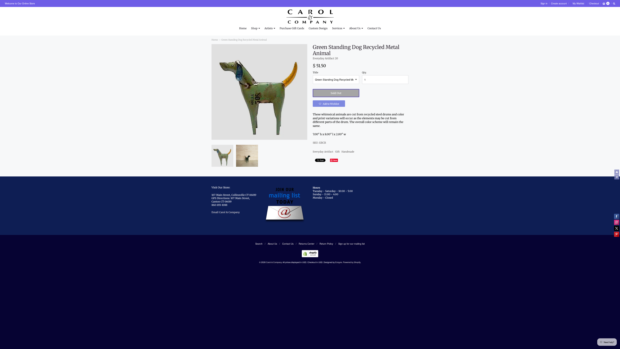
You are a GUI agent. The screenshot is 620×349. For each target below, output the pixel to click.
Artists (268, 28)
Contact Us (374, 28)
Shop (254, 28)
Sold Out (336, 93)
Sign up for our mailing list (351, 243)
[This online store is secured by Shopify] (310, 256)
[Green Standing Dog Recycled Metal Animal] (222, 156)
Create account (559, 3)
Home (243, 28)
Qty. (364, 72)
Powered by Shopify (351, 262)
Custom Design (318, 28)
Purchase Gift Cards (292, 28)
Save (335, 160)
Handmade (347, 151)
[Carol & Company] (310, 17)
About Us (355, 28)
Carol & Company (274, 262)
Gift (337, 151)
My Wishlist (578, 3)
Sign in (544, 3)
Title (315, 72)
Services (337, 28)
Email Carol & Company (226, 212)
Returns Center (306, 243)
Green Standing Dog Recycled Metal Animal (244, 39)
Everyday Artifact (323, 151)
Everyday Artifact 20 (325, 58)
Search (259, 243)
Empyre (338, 262)
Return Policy (326, 243)
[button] (329, 103)
